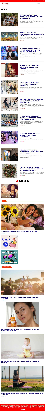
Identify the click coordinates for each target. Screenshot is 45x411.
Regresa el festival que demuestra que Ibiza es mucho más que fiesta (32, 34)
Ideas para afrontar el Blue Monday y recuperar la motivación (29, 135)
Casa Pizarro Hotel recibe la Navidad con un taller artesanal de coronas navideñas (31, 169)
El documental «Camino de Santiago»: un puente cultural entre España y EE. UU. (31, 118)
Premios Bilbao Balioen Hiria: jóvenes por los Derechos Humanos (30, 67)
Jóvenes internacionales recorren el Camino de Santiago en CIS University (31, 16)
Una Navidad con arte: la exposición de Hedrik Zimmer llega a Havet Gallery (32, 151)
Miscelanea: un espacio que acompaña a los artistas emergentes (29, 84)
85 (25, 181)
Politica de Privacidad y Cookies (36, 407)
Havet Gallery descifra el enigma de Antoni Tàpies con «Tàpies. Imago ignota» (31, 101)
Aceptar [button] (22, 409)
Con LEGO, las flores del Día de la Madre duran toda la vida (19, 231)
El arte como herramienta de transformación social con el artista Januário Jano (30, 50)
